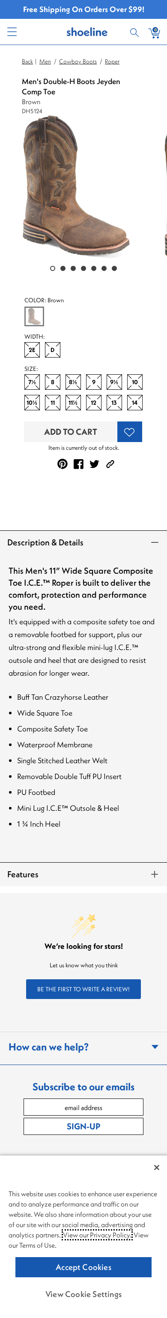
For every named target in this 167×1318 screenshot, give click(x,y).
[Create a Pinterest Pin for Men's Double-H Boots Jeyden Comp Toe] (62, 463)
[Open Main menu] (11, 32)
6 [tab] (104, 268)
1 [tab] (53, 268)
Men (45, 61)
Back (27, 61)
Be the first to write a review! (83, 989)
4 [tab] (83, 268)
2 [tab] (63, 268)
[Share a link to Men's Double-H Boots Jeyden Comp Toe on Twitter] (94, 464)
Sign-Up (83, 1126)
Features (23, 874)
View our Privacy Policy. (97, 1235)
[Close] (156, 1167)
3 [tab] (73, 268)
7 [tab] (114, 268)
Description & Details (45, 542)
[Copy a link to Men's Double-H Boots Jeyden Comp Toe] (110, 464)
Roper (112, 61)
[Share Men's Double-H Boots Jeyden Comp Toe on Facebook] (78, 464)
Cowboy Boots (78, 61)
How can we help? (49, 1046)
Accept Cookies (83, 1267)
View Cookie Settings (83, 1294)
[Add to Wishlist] (129, 431)
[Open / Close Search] (135, 31)
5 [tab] (94, 268)
